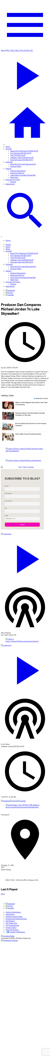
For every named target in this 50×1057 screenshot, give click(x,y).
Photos (13, 182)
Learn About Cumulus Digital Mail (22, 175)
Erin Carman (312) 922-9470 (20, 153)
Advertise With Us (17, 173)
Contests (9, 162)
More (3, 894)
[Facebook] (10, 290)
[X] (9, 292)
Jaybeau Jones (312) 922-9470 (21, 157)
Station (8, 168)
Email (7, 486)
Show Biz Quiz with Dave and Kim (23, 164)
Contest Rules (15, 166)
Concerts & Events (13, 179)
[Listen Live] (25, 558)
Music (8, 146)
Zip (6, 508)
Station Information (18, 171)
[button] (25, 405)
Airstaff (9, 149)
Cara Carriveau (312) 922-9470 (21, 160)
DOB (6, 516)
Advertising (10, 184)
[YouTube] (10, 295)
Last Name (8, 501)
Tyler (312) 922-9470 (17, 155)
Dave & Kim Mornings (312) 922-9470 (24, 151)
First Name (8, 493)
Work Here (14, 177)
